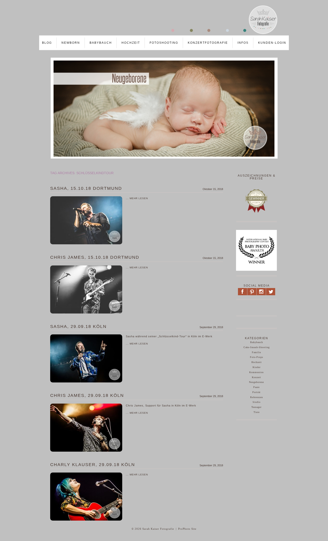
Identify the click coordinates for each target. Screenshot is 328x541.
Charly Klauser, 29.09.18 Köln (92, 464)
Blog (47, 42)
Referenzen (256, 397)
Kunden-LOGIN (272, 42)
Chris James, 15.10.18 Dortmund (94, 257)
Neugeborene (256, 382)
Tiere (257, 412)
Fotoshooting (164, 42)
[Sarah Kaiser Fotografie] (159, 33)
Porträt (256, 392)
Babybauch (101, 42)
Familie (256, 352)
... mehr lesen (137, 198)
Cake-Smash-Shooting (256, 347)
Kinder (257, 367)
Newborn (70, 42)
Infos (243, 42)
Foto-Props (256, 357)
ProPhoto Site (187, 528)
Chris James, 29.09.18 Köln (87, 395)
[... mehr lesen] (86, 220)
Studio (257, 402)
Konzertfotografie (208, 42)
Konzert (256, 377)
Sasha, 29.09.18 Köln (78, 326)
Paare (256, 387)
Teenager (256, 407)
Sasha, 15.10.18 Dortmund (86, 188)
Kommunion (256, 372)
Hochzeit (130, 42)
